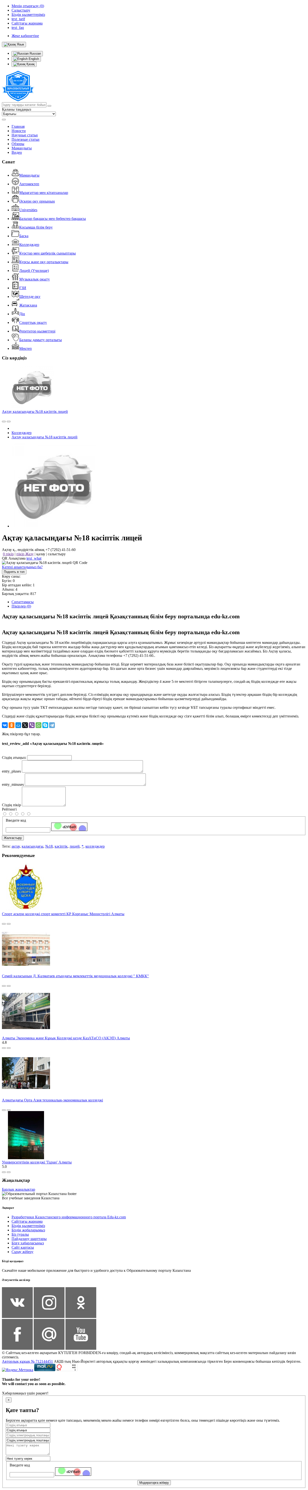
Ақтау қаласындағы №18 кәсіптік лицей (35, 411)
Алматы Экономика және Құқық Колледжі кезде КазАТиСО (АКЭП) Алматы (66, 1038)
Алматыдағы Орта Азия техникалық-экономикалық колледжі (52, 1100)
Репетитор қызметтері (37, 331)
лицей (75, 846)
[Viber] (32, 725)
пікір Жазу (25, 554)
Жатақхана (28, 305)
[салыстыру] (4, 421)
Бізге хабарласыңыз (28, 1243)
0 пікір (8, 554)
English (33, 59)
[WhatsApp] (38, 725)
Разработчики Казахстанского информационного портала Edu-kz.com (69, 1217)
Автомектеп (29, 184)
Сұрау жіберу (22, 1252)
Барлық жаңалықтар (18, 1189)
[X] (25, 725)
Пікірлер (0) (21, 606)
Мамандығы (22, 148)
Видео (17, 152)
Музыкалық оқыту (34, 279)
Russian (35, 53)
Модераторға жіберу (154, 1482)
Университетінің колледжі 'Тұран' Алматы (37, 1162)
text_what (33, 558)
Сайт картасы (23, 1247)
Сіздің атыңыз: (14, 757)
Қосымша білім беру (36, 227)
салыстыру (57, 554)
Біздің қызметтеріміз (28, 1226)
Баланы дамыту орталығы (40, 340)
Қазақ (30, 64)
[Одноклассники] (11, 725)
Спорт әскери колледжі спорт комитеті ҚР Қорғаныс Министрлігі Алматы (63, 914)
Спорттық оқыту (33, 322)
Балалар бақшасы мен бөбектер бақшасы (52, 219)
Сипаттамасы (23, 602)
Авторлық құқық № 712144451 (27, 1361)
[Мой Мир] (18, 725)
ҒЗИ (22, 288)
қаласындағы (32, 846)
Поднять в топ (14, 572)
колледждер (95, 846)
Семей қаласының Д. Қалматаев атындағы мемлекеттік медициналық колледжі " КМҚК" (75, 976)
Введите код (16, 820)
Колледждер (29, 245)
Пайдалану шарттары (29, 1239)
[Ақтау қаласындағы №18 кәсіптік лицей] (54, 526)
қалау (40, 554)
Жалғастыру (13, 838)
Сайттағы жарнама (27, 1221)
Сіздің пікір (11, 805)
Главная (18, 126)
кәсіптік (61, 846)
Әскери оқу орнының (37, 201)
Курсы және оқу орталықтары (43, 262)
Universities (28, 210)
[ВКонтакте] (5, 725)
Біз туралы (20, 1234)
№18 (49, 846)
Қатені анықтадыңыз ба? (22, 567)
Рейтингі (9, 809)
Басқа (23, 236)
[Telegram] (52, 725)
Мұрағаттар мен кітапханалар (43, 193)
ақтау (16, 846)
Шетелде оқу (29, 296)
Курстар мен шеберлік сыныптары (47, 253)
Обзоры (18, 144)
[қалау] (9, 421)
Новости (19, 131)
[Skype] (45, 725)
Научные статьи (25, 135)
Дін (22, 314)
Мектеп (25, 348)
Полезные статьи (25, 139)
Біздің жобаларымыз (28, 1230)
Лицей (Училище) (34, 271)
